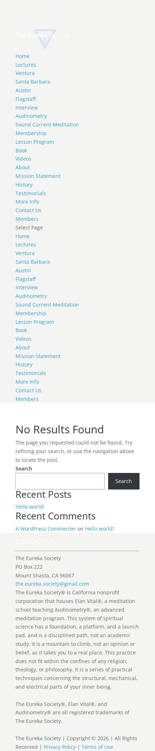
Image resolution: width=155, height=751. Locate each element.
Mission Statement (38, 176)
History (23, 184)
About (22, 167)
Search (23, 468)
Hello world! (29, 506)
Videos (23, 158)
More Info (27, 201)
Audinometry (31, 115)
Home (22, 56)
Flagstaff (25, 98)
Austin (23, 90)
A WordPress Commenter (45, 528)
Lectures (25, 64)
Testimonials (30, 193)
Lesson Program (34, 141)
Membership (30, 133)
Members (27, 218)
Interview (26, 107)
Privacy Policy (60, 746)
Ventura (25, 73)
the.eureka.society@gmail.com (52, 583)
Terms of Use (97, 746)
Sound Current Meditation (47, 124)
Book (21, 150)
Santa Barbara (32, 81)
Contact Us (28, 210)
